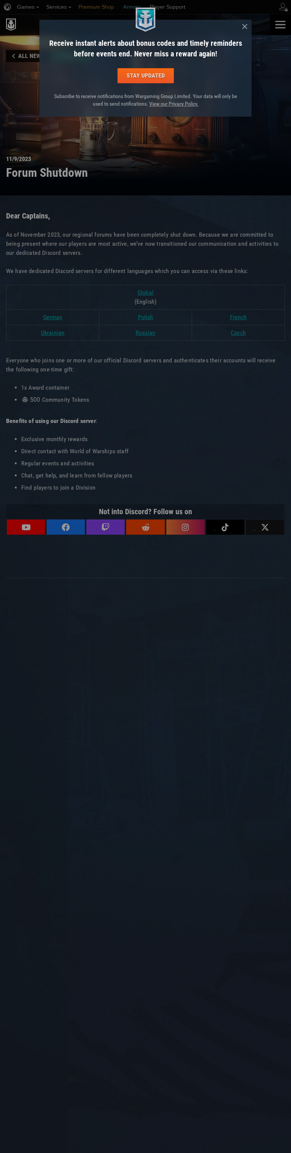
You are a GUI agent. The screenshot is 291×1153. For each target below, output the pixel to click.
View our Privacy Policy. (174, 104)
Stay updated (146, 75)
